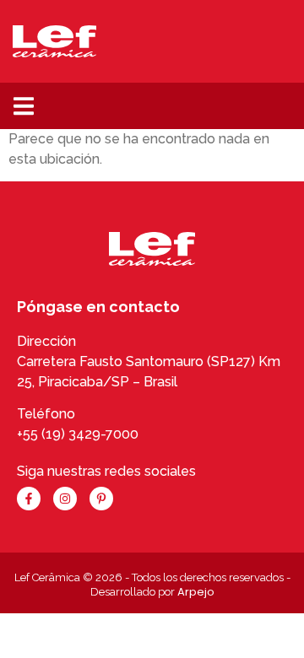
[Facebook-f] (29, 498)
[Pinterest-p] (101, 498)
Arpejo (195, 592)
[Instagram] (65, 498)
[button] (23, 106)
